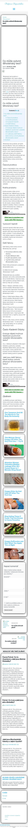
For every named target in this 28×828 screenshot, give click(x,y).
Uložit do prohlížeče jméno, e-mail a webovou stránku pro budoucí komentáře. (13, 605)
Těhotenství (6, 19)
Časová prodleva (12, 117)
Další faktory (10, 124)
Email (6, 819)
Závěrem (7, 140)
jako (7, 91)
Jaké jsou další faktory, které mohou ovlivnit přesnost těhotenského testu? (15, 136)
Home (4, 17)
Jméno (6, 591)
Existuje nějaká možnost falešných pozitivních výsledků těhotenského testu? (15, 130)
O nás (4, 798)
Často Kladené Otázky (11, 126)
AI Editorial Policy (5, 825)
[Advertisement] (14, 45)
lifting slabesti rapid (13, 826)
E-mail (6, 597)
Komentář (7, 577)
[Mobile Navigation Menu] (14, 9)
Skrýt (16, 110)
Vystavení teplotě (12, 122)
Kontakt (4, 796)
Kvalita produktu (12, 120)
